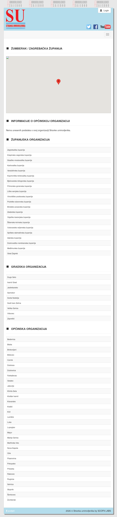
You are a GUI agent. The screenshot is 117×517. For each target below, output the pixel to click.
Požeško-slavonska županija (19, 201)
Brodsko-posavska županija (18, 206)
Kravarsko (11, 401)
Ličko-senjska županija (16, 191)
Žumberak (11, 499)
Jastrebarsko (12, 287)
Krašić (9, 406)
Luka (9, 422)
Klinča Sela (12, 391)
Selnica (10, 484)
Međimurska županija (16, 248)
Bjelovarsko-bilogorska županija (20, 181)
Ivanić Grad (12, 282)
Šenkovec (11, 494)
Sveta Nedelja (13, 297)
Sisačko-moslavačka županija (19, 160)
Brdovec (10, 354)
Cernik (10, 360)
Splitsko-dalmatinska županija (19, 232)
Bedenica (11, 339)
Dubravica (11, 370)
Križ (9, 411)
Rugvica (10, 479)
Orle (9, 453)
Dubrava (10, 365)
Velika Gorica (12, 308)
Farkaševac (12, 375)
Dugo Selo (11, 277)
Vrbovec (10, 313)
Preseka (10, 468)
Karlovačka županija (15, 165)
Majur (9, 432)
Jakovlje (10, 386)
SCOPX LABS (104, 510)
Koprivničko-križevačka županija (20, 175)
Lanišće (10, 417)
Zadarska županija (15, 212)
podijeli (10, 510)
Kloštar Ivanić (12, 396)
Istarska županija (14, 237)
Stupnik (10, 489)
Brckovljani (11, 349)
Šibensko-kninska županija (18, 222)
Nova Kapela (12, 448)
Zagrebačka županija (16, 149)
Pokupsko (11, 463)
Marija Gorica (12, 437)
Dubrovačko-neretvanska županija (21, 243)
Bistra (9, 344)
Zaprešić (10, 318)
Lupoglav (11, 427)
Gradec (10, 380)
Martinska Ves (13, 442)
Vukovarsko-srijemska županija (20, 227)
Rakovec (11, 474)
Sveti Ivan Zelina (14, 303)
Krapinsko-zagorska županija (19, 155)
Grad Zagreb (12, 253)
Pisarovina (11, 458)
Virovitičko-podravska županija (20, 196)
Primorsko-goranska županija (19, 186)
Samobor (11, 292)
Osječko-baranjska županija (18, 217)
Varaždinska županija (16, 170)
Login (106, 10)
